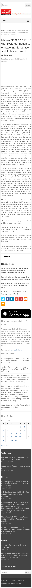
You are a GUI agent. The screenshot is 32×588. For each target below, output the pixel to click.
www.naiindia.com (16, 350)
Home (3, 30)
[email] (26, 299)
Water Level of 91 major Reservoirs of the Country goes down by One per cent (15, 407)
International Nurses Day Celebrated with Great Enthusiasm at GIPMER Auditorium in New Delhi (15, 555)
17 (24, 433)
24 (24, 437)
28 (12, 440)
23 (20, 437)
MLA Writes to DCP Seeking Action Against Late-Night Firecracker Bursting (14, 519)
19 (3, 437)
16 (20, 433)
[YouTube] (21, 299)
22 (16, 437)
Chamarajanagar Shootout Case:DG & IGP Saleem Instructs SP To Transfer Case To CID (16, 361)
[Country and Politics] (16, 12)
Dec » (7, 445)
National (8, 30)
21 (12, 437)
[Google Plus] (17, 299)
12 (3, 433)
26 (3, 440)
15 (16, 433)
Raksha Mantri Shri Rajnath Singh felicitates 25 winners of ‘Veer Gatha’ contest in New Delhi (15, 285)
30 (20, 440)
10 (24, 430)
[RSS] (3, 304)
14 (12, 433)
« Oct (3, 445)
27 (7, 440)
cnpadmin (23, 59)
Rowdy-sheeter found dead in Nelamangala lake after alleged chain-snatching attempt (15, 529)
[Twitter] (3, 299)
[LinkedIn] (12, 299)
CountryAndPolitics (11, 581)
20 (7, 437)
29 (16, 440)
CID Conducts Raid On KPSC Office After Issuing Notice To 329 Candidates (15, 494)
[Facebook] (8, 299)
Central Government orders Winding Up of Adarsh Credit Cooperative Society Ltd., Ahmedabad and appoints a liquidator (14, 271)
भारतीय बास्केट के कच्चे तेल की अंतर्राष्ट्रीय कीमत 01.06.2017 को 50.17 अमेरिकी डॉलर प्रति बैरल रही (15, 369)
